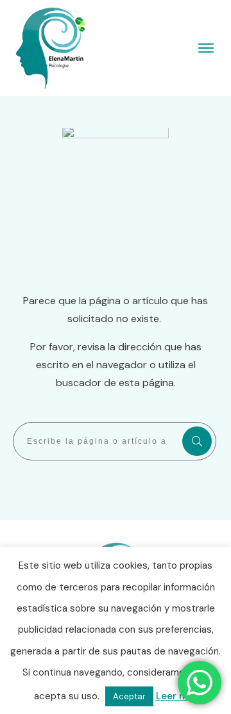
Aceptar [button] (129, 696)
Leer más (177, 696)
